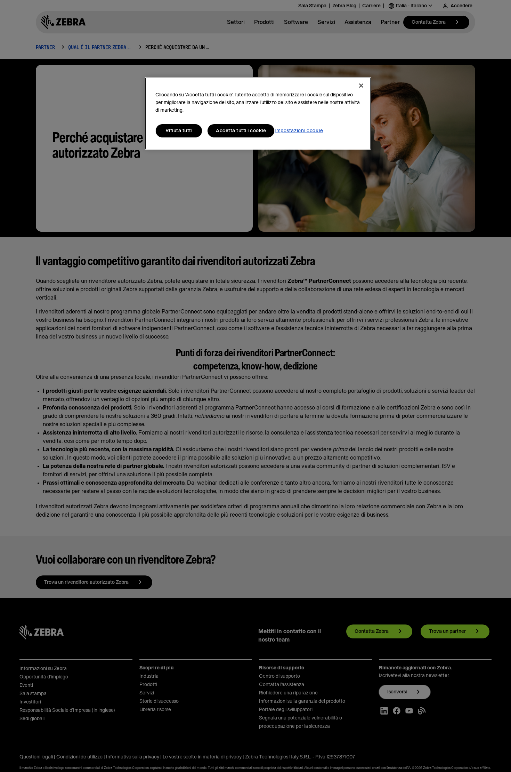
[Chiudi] (361, 85)
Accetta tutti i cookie (241, 130)
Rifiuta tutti (179, 130)
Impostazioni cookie (299, 130)
